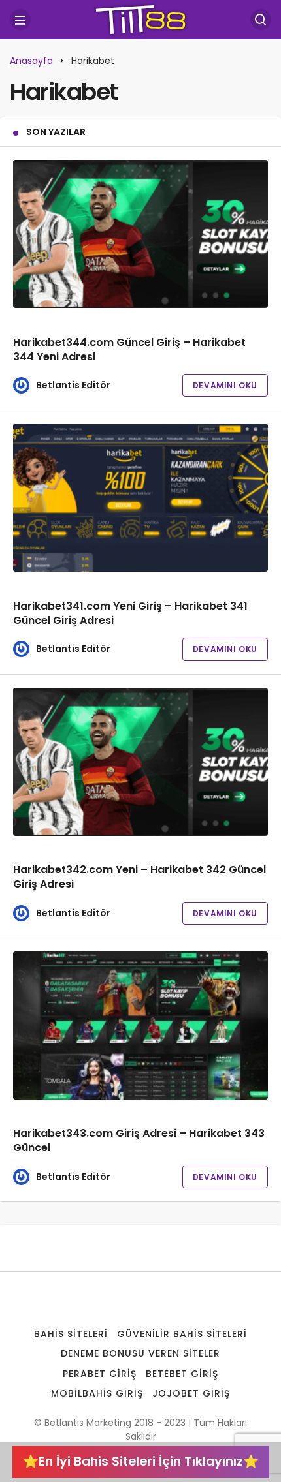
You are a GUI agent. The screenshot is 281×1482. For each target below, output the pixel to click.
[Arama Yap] (260, 19)
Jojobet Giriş (191, 1393)
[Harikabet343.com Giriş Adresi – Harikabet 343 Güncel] (140, 1025)
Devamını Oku (225, 385)
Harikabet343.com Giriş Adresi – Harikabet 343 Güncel (139, 1141)
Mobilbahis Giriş (97, 1393)
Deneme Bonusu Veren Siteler (140, 1353)
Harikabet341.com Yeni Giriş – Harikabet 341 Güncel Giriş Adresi (130, 613)
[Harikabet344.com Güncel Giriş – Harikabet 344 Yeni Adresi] (140, 234)
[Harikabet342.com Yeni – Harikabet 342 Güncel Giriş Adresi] (140, 762)
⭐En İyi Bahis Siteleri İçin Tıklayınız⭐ (141, 1461)
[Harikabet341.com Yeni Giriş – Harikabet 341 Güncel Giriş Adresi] (140, 498)
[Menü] (20, 19)
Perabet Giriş (100, 1373)
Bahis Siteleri (71, 1333)
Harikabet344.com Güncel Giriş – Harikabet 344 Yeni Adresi (129, 349)
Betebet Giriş (182, 1373)
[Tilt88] (140, 18)
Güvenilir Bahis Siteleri (182, 1333)
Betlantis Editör (73, 385)
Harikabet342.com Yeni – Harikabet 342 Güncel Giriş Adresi (139, 877)
